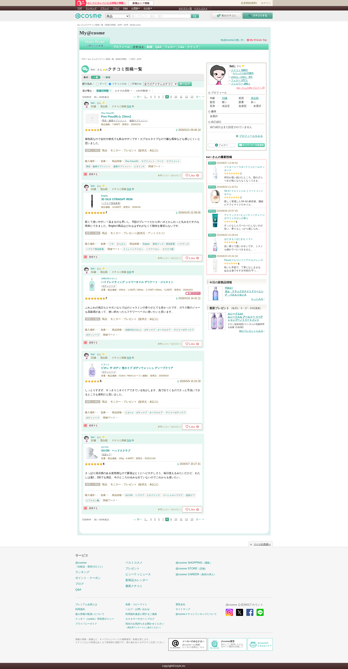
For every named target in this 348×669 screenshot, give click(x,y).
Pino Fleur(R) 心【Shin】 (116, 116)
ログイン (266, 3)
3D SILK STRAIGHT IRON (117, 199)
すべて (103, 83)
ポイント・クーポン (88, 577)
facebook (249, 612)
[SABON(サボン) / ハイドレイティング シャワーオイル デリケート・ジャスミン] (92, 289)
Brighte (104, 196)
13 (192, 96)
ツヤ (111, 244)
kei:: (116, 69)
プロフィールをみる (251, 135)
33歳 (224, 98)
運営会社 (180, 604)
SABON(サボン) (109, 278)
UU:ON (104, 447)
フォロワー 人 (240, 83)
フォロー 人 (239, 80)
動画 (149, 46)
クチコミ (138, 46)
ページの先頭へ (262, 544)
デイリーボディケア (184, 330)
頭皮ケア (106, 454)
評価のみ (137, 83)
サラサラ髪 (168, 249)
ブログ (116, 8)
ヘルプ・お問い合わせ (137, 609)
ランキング (91, 8)
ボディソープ (108, 286)
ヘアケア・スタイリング (148, 495)
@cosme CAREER (196, 574)
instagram (229, 612)
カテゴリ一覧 (185, 8)
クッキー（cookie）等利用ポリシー (94, 618)
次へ (198, 96)
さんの (250, 88)
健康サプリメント (138, 120)
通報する (91, 174)
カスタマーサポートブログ (139, 618)
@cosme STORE (191, 568)
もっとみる (257, 299)
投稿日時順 (102, 90)
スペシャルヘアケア (173, 495)
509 (129, 106)
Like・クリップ (188, 46)
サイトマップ (183, 609)
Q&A (125, 8)
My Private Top (258, 40)
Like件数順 (142, 90)
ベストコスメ (200, 8)
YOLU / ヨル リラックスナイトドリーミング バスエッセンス (244, 291)
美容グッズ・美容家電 (164, 244)
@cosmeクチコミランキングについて (196, 614)
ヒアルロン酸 (92, 500)
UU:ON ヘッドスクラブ (115, 450)
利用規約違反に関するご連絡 (141, 614)
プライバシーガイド (86, 623)
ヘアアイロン (153, 249)
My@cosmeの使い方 (232, 40)
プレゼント (132, 568)
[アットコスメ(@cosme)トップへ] (88, 17)
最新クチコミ (133, 586)
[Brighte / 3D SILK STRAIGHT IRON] (92, 206)
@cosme (89, 564)
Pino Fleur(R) (107, 113)
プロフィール (121, 46)
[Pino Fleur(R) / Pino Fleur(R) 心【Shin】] (92, 123)
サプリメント (173, 161)
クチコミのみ (119, 83)
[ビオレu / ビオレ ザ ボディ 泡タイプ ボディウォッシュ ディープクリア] (92, 375)
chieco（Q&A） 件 (242, 77)
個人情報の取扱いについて (89, 614)
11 (181, 96)
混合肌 (255, 98)
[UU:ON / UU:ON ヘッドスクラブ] (92, 457)
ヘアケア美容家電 (111, 203)
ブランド (104, 8)
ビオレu (105, 364)
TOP (79, 8)
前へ (139, 96)
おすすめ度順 (122, 90)
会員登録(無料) (249, 3)
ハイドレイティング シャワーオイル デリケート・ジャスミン (137, 281)
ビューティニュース (138, 574)
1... (146, 96)
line (260, 612)
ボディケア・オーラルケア (157, 330)
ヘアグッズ (183, 244)
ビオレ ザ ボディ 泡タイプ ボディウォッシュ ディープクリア (137, 367)
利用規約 (80, 609)
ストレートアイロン (133, 249)
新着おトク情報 (141, 3)
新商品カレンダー (136, 580)
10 (175, 96)
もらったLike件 (243, 73)
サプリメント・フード (152, 161)
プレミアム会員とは (86, 604)
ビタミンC (139, 166)
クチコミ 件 (239, 70)
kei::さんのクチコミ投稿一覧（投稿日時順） (108, 59)
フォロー (170, 46)
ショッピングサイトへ (193, 293)
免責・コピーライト (136, 604)
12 (186, 96)
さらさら (121, 244)
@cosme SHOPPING (194, 562)
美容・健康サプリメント (114, 120)
